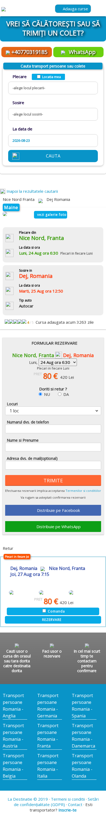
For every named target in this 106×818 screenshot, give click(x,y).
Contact (75, 804)
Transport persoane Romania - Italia (47, 766)
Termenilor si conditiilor (83, 491)
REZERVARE (51, 619)
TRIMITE (53, 480)
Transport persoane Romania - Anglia (13, 705)
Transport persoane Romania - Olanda (82, 766)
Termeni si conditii (68, 799)
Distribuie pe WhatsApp (58, 526)
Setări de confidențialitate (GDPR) (56, 801)
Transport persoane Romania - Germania (47, 705)
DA (66, 394)
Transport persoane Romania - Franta (47, 736)
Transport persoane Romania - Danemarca (83, 736)
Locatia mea (51, 77)
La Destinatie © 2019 (28, 799)
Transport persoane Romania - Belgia (13, 766)
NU (47, 394)
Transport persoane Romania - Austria (13, 736)
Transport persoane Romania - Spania (82, 705)
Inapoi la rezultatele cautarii (31, 191)
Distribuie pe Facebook (58, 510)
